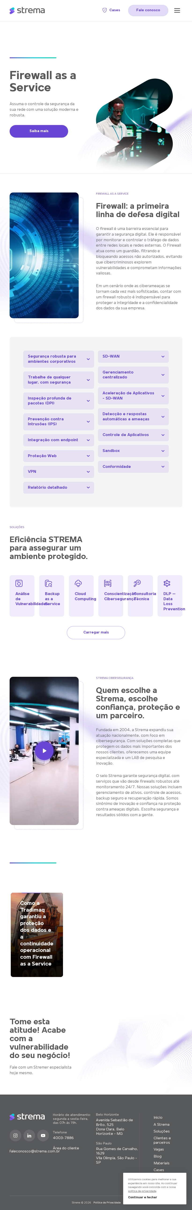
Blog (158, 1156)
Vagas (159, 1149)
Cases (114, 10)
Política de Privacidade (107, 1203)
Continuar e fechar (142, 1197)
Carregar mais (96, 632)
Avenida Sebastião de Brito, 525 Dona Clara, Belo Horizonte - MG (114, 1127)
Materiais (162, 1163)
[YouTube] (43, 1135)
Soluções (162, 1131)
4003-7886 (63, 1138)
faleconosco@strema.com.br (31, 1151)
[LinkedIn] (29, 1135)
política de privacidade (142, 1191)
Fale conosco (148, 10)
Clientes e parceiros (162, 1140)
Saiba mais (39, 131)
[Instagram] (15, 1135)
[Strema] (27, 10)
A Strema (162, 1125)
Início (158, 1118)
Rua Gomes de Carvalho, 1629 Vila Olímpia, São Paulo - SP (117, 1156)
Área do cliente (66, 1148)
